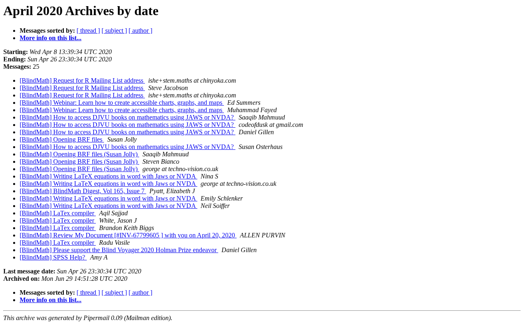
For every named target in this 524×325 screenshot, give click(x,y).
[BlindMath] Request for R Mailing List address (82, 80)
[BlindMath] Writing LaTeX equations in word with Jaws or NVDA (108, 176)
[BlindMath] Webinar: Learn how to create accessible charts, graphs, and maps (122, 102)
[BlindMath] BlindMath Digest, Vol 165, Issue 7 (83, 190)
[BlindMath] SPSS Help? (53, 257)
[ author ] (140, 30)
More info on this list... (50, 37)
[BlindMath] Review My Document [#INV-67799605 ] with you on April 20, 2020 (128, 235)
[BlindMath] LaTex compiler (58, 213)
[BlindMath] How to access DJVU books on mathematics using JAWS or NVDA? (127, 117)
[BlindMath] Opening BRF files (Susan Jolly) (79, 154)
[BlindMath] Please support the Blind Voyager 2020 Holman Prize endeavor (119, 249)
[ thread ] (88, 30)
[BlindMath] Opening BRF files (62, 139)
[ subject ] (114, 30)
